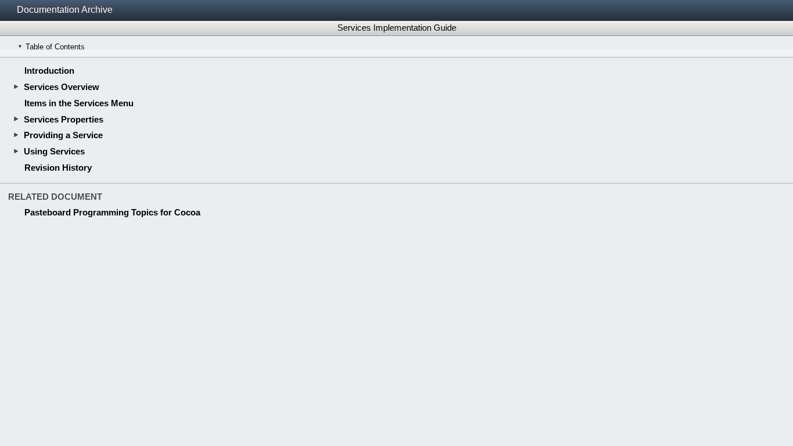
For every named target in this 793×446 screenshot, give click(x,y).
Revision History (58, 167)
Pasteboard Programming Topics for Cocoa (112, 212)
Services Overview (61, 87)
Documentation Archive (65, 10)
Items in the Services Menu (79, 103)
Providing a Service (63, 135)
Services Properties (63, 119)
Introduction (49, 70)
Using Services (54, 151)
